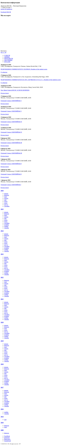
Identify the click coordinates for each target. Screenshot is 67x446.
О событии (4, 72)
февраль (6, 195)
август (6, 204)
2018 (2, 364)
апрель (6, 198)
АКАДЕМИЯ (8, 60)
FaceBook (7, 436)
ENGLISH (7, 61)
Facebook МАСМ (6, 12)
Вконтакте (7, 439)
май (5, 200)
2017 (2, 387)
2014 (2, 416)
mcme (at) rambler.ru (6, 9)
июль (5, 203)
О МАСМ (7, 55)
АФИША (7, 57)
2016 (2, 409)
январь (6, 193)
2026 (2, 190)
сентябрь (6, 206)
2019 (2, 341)
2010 (2, 422)
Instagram (7, 437)
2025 (2, 209)
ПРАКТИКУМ (8, 58)
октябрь (6, 224)
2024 (2, 231)
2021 (2, 299)
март (5, 197)
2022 (2, 277)
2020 (2, 322)
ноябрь (6, 226)
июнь (5, 201)
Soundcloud (7, 441)
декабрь (6, 228)
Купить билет (5, 93)
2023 (2, 254)
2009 (2, 430)
